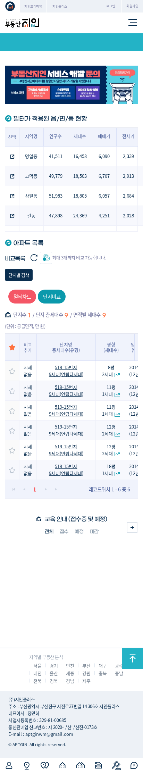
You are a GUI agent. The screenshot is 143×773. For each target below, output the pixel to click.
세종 (70, 673)
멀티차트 (22, 296)
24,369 (80, 215)
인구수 (55, 136)
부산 (86, 665)
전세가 (128, 136)
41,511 (55, 156)
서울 (37, 665)
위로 (132, 658)
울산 (54, 673)
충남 (119, 673)
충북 (103, 673)
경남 (70, 681)
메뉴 (133, 23)
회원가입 (132, 5)
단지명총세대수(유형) (66, 347)
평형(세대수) (111, 347)
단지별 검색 (18, 275)
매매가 (104, 136)
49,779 (55, 176)
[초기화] (34, 258)
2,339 (128, 156)
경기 (54, 665)
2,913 (128, 176)
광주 (119, 665)
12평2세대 (109, 430)
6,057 (104, 195)
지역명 (31, 136)
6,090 (104, 156)
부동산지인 (22, 23)
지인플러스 (59, 6)
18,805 (80, 195)
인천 (70, 665)
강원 (86, 673)
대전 (37, 673)
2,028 (128, 215)
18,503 (80, 176)
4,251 (104, 215)
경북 (54, 681)
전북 (37, 681)
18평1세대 (109, 469)
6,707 (104, 176)
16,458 (80, 156)
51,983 (55, 195)
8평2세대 (108, 370)
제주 (86, 681)
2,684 (128, 195)
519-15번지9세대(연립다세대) (66, 370)
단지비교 (51, 296)
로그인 (110, 5)
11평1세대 (109, 390)
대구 (103, 665)
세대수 (80, 136)
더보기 (132, 527)
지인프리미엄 (33, 6)
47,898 (55, 215)
